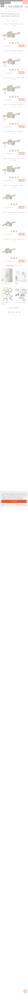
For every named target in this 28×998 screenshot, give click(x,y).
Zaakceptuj (14, 501)
